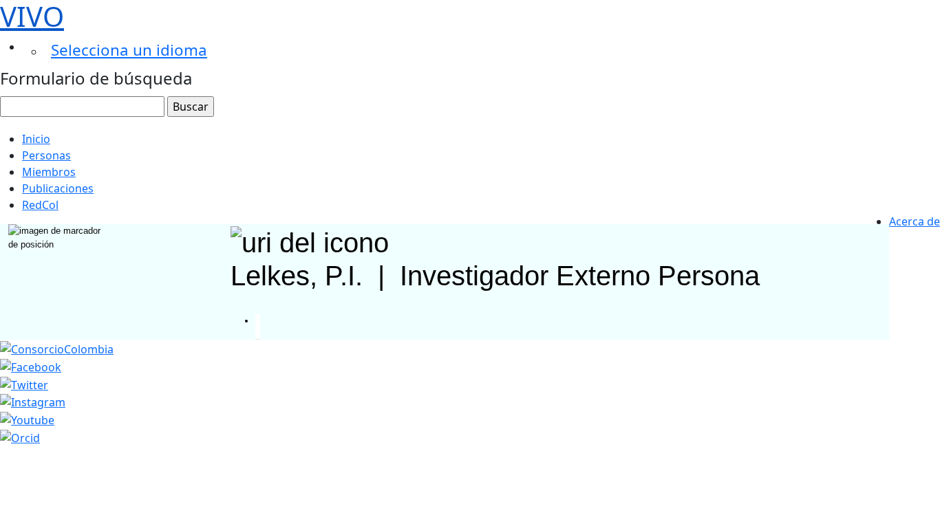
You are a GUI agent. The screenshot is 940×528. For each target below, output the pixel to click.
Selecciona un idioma (129, 49)
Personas (46, 155)
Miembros (49, 171)
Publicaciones (58, 188)
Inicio (36, 138)
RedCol (40, 204)
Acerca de (914, 221)
